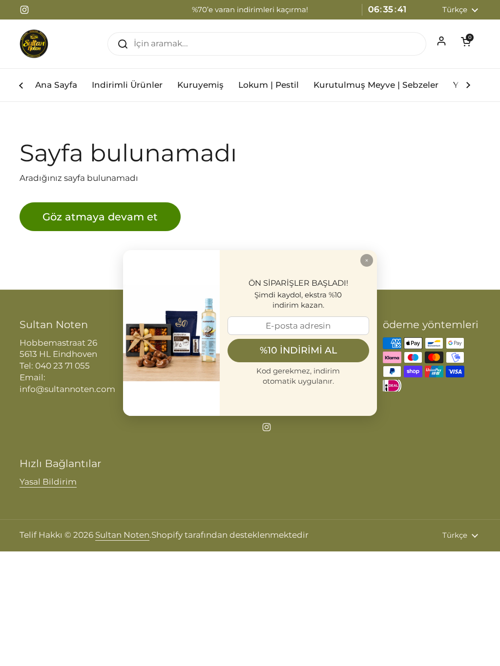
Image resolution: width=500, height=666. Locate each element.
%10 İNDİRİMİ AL (298, 350)
